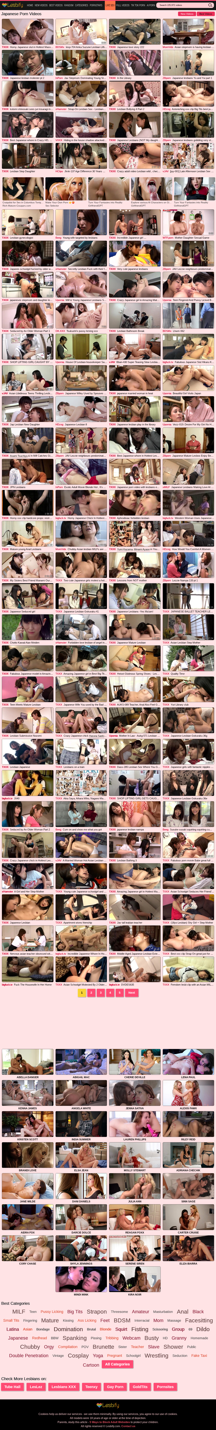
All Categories (117, 1364)
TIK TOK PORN (138, 5)
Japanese (18, 1338)
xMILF (166, 487)
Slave (153, 1346)
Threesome (119, 1312)
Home (30, 5)
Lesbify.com (12, 5)
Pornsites (165, 1387)
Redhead (39, 1338)
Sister (122, 1347)
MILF (18, 1311)
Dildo (203, 1329)
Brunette (103, 1347)
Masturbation (163, 1312)
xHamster (61, 109)
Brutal (91, 1329)
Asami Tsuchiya (19, 455)
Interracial (141, 1320)
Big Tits (75, 1311)
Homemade (199, 1338)
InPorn (59, 78)
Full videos (122, 5)
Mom (158, 1320)
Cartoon (91, 1365)
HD (165, 1338)
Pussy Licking (52, 1312)
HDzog (166, 109)
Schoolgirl (133, 1356)
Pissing (96, 1338)
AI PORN (151, 5)
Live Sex (110, 5)
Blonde (105, 1329)
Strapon (97, 1311)
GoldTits (140, 1387)
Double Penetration (28, 1355)
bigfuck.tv (168, 362)
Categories (81, 5)
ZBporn (167, 78)
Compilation (67, 1347)
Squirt (121, 1329)
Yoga (98, 1355)
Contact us (128, 1426)
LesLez (36, 1387)
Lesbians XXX (64, 1387)
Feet (105, 1320)
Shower (173, 1347)
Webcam (131, 1338)
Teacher (137, 1347)
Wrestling (156, 1355)
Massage (174, 1320)
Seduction (179, 1356)
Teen (33, 1312)
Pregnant (114, 1355)
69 (190, 1329)
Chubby (30, 1347)
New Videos (41, 5)
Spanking (75, 1338)
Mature (50, 1320)
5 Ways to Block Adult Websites (110, 1422)
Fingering (30, 1320)
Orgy (49, 1346)
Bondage (43, 1329)
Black (198, 1311)
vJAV (166, 171)
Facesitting (199, 1320)
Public (191, 1347)
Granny (179, 1338)
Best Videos (56, 5)
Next (131, 992)
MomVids (168, 47)
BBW (55, 1338)
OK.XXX (60, 331)
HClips (59, 171)
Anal (182, 1311)
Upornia (60, 300)
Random (68, 5)
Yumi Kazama (125, 549)
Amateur (140, 1311)
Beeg (58, 237)
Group (178, 1329)
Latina (12, 1329)
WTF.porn (168, 237)
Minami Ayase (142, 549)
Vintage (58, 1356)
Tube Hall (12, 1387)
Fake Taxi (199, 1355)
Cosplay (78, 1355)
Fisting (139, 1329)
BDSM (122, 1320)
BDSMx (60, 47)
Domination (68, 1329)
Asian (27, 1329)
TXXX (5, 47)
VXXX (59, 140)
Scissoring (160, 1329)
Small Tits (11, 1320)
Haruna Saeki (96, 735)
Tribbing (111, 1338)
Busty (151, 1338)
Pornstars (96, 5)
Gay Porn (115, 1387)
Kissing (68, 1320)
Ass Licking (87, 1320)
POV (85, 1347)
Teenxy (91, 1387)
